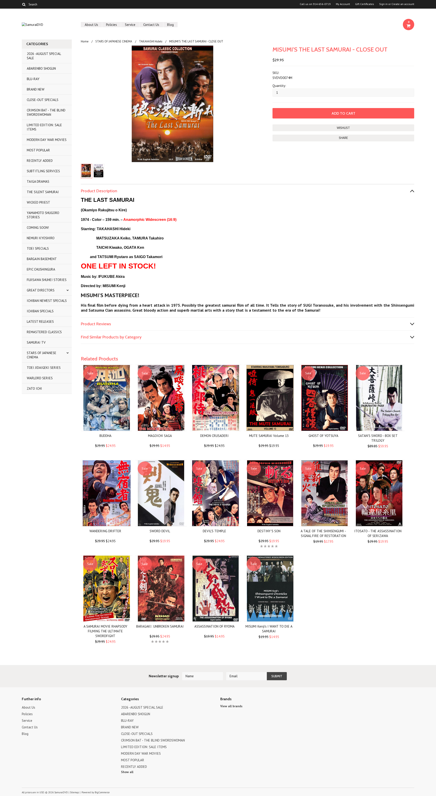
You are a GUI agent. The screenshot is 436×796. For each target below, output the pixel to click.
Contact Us (151, 24)
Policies (111, 24)
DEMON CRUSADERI (214, 436)
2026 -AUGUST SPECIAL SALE (44, 56)
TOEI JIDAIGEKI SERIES (44, 367)
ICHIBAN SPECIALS (40, 311)
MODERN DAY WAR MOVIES (47, 140)
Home (85, 41)
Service (130, 24)
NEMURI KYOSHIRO (40, 238)
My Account (343, 4)
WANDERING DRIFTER (105, 531)
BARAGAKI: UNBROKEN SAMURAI (160, 626)
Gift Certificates (364, 4)
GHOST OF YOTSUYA (323, 436)
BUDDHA (105, 436)
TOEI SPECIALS (38, 248)
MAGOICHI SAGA (160, 436)
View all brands (231, 706)
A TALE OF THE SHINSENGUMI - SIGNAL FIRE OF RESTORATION (323, 533)
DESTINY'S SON (269, 531)
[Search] (24, 4)
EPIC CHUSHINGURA (41, 269)
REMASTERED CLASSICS (44, 332)
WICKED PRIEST (38, 202)
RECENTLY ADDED (40, 160)
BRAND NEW (35, 89)
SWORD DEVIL (160, 531)
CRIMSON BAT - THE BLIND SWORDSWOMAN (46, 112)
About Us (91, 24)
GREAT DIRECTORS (40, 290)
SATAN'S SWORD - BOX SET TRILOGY (378, 438)
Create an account (402, 4)
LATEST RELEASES (40, 321)
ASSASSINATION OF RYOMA (214, 626)
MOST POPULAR (38, 150)
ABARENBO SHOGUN (41, 68)
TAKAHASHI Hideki (150, 41)
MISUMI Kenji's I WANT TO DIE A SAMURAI (268, 628)
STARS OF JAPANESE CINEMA (41, 355)
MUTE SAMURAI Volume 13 (269, 436)
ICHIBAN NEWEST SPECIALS (47, 300)
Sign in (383, 4)
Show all (127, 772)
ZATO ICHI (34, 388)
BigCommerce (102, 792)
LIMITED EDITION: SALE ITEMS (44, 127)
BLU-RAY (33, 79)
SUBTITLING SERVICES (43, 171)
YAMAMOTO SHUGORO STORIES (43, 215)
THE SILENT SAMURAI (43, 192)
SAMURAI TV (36, 342)
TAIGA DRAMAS (38, 181)
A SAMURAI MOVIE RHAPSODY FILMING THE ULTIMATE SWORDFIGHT (105, 631)
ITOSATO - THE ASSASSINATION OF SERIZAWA (377, 533)
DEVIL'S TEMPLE (214, 531)
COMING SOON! (38, 227)
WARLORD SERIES (40, 378)
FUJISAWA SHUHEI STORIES (47, 280)
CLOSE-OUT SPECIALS (42, 100)
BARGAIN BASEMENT (42, 259)
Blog (170, 24)
